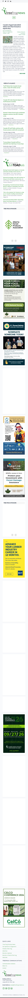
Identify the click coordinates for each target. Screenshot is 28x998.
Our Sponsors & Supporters (9, 946)
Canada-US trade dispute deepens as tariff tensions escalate (13, 100)
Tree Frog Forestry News (9, 944)
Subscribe (5, 957)
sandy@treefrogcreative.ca (17, 985)
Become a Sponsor (7, 953)
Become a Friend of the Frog (10, 955)
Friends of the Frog (7, 948)
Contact (4, 968)
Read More (22, 73)
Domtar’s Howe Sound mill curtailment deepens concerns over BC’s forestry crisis (14, 114)
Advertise (5, 951)
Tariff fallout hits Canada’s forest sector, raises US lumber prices (12, 86)
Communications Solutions (9, 963)
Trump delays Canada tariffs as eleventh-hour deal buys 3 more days (13, 143)
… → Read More (21, 109)
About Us (5, 966)
